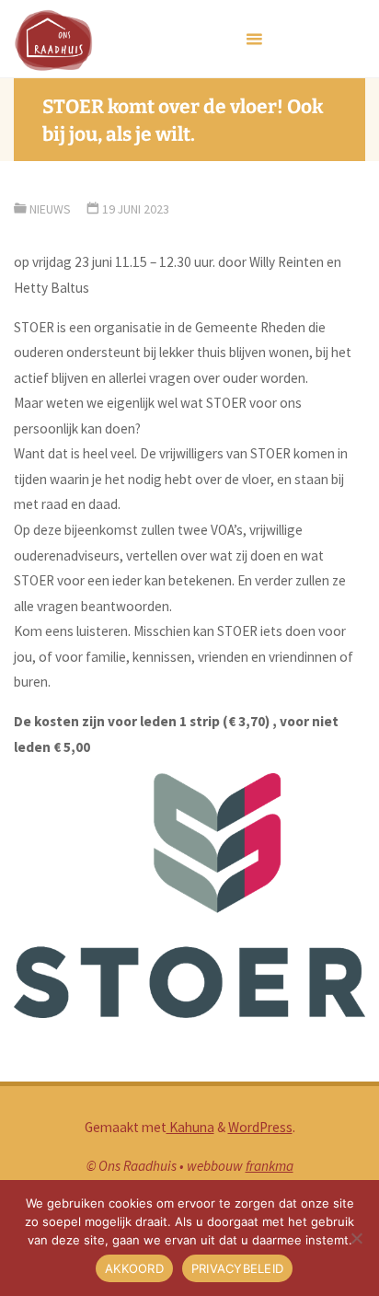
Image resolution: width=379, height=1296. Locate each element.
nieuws (50, 209)
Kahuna (190, 1127)
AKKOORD (134, 1268)
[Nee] (356, 1238)
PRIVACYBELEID (237, 1268)
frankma (269, 1165)
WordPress (260, 1127)
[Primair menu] (254, 39)
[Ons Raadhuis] (53, 39)
